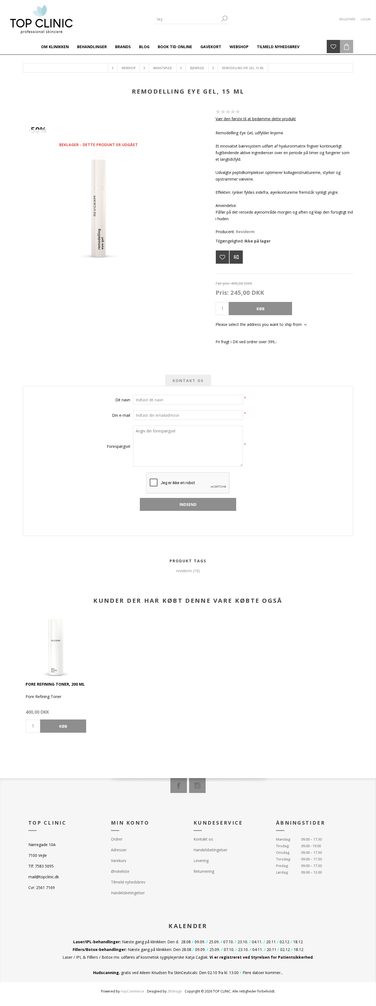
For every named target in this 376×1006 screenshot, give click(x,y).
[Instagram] (197, 785)
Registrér (347, 19)
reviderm (184, 570)
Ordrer (116, 839)
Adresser (119, 849)
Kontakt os (203, 839)
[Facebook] (178, 785)
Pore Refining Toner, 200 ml (55, 684)
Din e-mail (121, 415)
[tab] (188, 380)
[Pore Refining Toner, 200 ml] (56, 645)
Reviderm (245, 231)
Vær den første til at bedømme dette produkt (256, 118)
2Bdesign (174, 991)
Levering (201, 860)
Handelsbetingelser (128, 892)
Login (365, 19)
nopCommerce (132, 991)
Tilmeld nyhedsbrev (128, 882)
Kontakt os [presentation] (188, 380)
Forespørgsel (118, 446)
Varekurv (118, 860)
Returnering (204, 871)
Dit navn (122, 399)
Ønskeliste (120, 871)
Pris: (222, 292)
